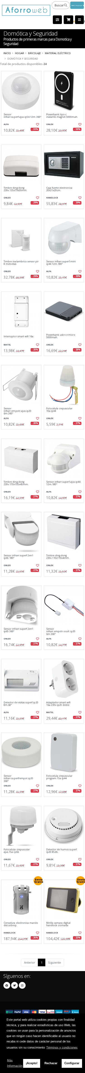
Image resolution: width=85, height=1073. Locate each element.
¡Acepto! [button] (31, 1063)
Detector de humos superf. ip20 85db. (61, 851)
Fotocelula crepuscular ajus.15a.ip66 (17, 851)
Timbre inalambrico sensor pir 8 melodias (21, 262)
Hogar (19, 53)
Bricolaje (34, 53)
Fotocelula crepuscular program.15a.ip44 (59, 777)
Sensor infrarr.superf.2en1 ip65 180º (18, 556)
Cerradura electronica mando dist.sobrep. (21, 924)
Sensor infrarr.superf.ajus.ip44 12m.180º (63, 483)
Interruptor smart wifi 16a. (19, 336)
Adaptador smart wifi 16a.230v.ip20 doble (58, 703)
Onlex (49, 124)
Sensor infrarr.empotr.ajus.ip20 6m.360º (17, 411)
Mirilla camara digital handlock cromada (58, 924)
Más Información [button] (14, 1063)
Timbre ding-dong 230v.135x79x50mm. (15, 189)
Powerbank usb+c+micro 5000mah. (60, 336)
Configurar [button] (71, 1063)
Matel (7, 344)
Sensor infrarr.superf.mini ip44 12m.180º (61, 262)
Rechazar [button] (50, 1063)
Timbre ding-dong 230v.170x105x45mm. (16, 483)
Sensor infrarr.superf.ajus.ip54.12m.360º (21, 115)
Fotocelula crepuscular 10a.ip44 (59, 409)
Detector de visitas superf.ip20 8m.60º (21, 703)
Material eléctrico (58, 53)
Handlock (52, 197)
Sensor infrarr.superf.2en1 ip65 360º (18, 630)
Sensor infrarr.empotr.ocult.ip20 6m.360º (60, 631)
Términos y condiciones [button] (62, 1047)
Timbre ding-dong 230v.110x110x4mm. (58, 556)
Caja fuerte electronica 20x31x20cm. (59, 189)
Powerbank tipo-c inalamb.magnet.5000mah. (62, 115)
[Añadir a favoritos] (37, 124)
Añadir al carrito (22, 139)
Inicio (7, 53)
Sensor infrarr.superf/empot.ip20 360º (18, 778)
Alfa (6, 124)
